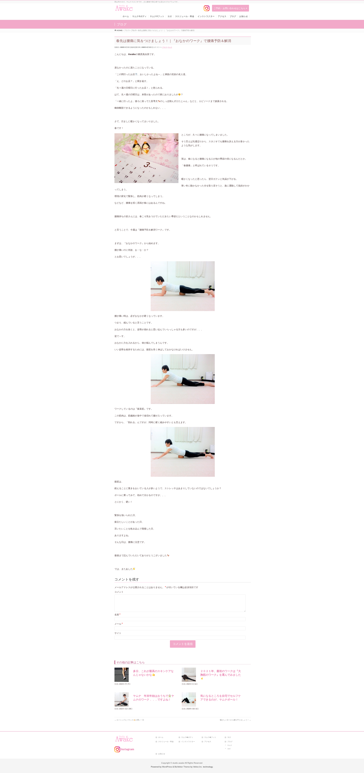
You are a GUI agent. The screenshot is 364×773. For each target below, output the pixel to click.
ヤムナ (169, 47)
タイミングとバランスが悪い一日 (129, 720)
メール (118, 623)
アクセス (207, 741)
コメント (119, 591)
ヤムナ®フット (210, 737)
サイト (117, 633)
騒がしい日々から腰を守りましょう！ (235, 720)
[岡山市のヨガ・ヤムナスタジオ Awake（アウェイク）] (124, 9)
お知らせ (161, 754)
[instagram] (206, 8)
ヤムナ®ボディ (187, 737)
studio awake (178, 763)
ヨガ (229, 737)
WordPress (167, 767)
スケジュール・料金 (166, 741)
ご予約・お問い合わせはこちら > (230, 8)
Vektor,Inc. (197, 767)
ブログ (164, 47)
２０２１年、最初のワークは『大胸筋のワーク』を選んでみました (220, 673)
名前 (117, 614)
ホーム (160, 737)
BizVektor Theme (182, 767)
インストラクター (188, 741)
